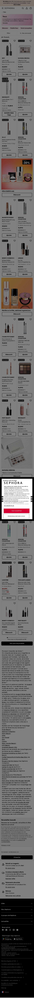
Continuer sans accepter (10, 480)
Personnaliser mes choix (16, 516)
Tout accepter (17, 511)
